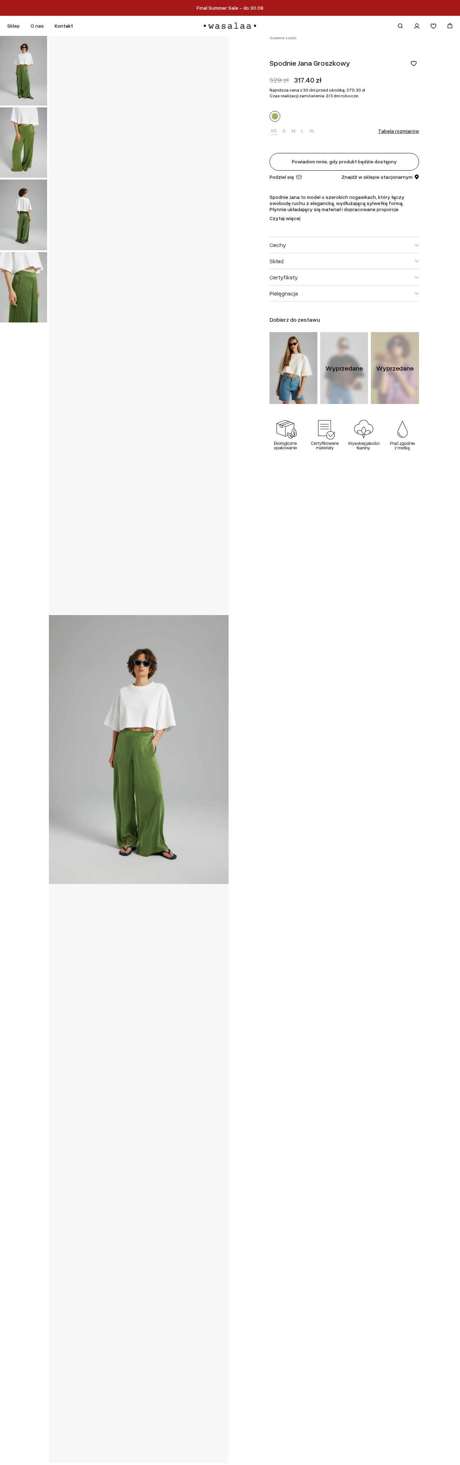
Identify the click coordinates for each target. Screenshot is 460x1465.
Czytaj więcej (285, 218)
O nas (37, 25)
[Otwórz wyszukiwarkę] (400, 26)
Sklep (13, 25)
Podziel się (282, 177)
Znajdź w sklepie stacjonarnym (377, 177)
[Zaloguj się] (417, 26)
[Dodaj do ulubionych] (413, 63)
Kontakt (64, 25)
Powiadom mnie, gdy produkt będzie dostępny (344, 161)
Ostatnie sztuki (283, 38)
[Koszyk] (450, 26)
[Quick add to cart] (308, 395)
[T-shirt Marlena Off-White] (293, 368)
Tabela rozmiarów (398, 130)
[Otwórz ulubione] (433, 26)
